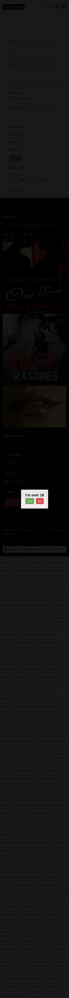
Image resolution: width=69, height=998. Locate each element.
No (39, 501)
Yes (30, 501)
